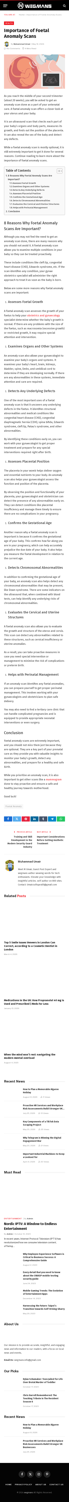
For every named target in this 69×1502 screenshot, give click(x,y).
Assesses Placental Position (27, 193)
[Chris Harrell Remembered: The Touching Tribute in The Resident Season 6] (12, 1398)
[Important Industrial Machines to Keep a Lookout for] (12, 1157)
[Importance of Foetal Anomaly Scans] (34, 71)
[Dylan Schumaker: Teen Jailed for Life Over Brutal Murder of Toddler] (12, 1382)
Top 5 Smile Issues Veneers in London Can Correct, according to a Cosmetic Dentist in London (30, 946)
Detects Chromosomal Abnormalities (31, 200)
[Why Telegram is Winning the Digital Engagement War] (12, 1141)
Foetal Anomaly (14, 806)
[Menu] (5, 5)
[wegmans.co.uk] (34, 5)
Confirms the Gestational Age (28, 197)
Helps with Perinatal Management (30, 207)
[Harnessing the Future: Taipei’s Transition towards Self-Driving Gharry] (12, 1309)
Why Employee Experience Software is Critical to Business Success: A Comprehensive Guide (43, 1257)
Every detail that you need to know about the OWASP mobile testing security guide (41, 1275)
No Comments (13, 48)
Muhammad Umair (22, 44)
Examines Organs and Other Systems (31, 186)
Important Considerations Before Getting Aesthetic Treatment (51, 840)
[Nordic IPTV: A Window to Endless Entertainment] (34, 1196)
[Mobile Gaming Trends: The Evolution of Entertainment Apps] (12, 1294)
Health (9, 23)
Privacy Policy (23, 1484)
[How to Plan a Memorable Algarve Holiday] (12, 1092)
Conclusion (14, 211)
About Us (40, 1484)
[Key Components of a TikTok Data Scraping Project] (12, 1125)
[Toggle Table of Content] (58, 171)
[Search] (64, 5)
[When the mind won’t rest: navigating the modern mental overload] (34, 1032)
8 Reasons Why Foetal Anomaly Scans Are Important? (30, 177)
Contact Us (56, 1484)
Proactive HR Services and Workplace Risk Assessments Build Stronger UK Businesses (43, 1108)
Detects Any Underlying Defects (28, 190)
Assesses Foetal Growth (24, 183)
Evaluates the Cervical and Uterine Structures (36, 204)
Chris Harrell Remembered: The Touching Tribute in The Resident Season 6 (40, 1398)
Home (22, 15)
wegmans (28, 1492)
